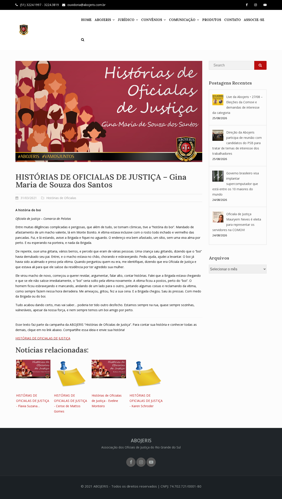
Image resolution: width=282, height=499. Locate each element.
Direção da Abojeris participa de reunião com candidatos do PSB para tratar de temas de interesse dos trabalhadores (237, 143)
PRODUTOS (211, 20)
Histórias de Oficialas (61, 198)
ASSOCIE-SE (254, 20)
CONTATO (232, 20)
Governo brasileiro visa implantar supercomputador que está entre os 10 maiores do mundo (235, 183)
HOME (86, 20)
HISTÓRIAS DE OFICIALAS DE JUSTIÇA (42, 338)
